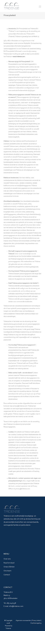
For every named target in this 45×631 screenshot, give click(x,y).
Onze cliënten (9, 567)
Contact (7, 575)
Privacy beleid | (36, 620)
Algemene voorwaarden (23, 620)
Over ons (7, 559)
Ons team (7, 571)
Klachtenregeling (35, 623)
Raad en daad (9, 563)
